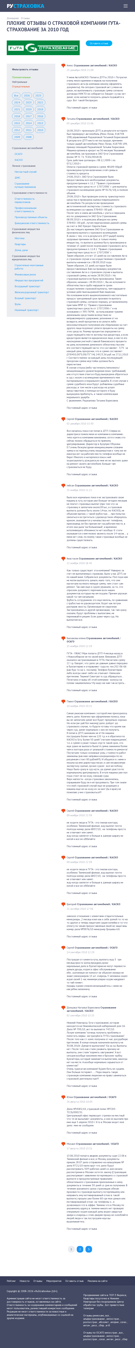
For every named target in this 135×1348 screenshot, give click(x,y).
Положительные (21, 77)
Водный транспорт (25, 298)
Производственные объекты (31, 217)
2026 (27, 95)
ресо (94, 1325)
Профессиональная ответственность (25, 209)
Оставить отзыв (99, 43)
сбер (101, 1325)
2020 (29, 109)
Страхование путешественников (25, 185)
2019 (40, 109)
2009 (17, 137)
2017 (29, 116)
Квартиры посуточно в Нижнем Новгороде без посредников (101, 1300)
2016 (40, 116)
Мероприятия (53, 1280)
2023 (29, 102)
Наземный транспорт (27, 310)
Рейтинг (11, 1280)
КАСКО (19, 159)
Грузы (18, 304)
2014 (29, 123)
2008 (29, 137)
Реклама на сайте (98, 1280)
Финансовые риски (25, 274)
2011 (29, 130)
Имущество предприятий (29, 280)
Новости (24, 1280)
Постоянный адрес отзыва (82, 107)
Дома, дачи (21, 250)
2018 (17, 116)
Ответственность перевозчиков (25, 200)
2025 (38, 95)
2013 (40, 123)
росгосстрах (90, 1322)
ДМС (17, 177)
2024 (17, 102)
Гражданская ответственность (32, 223)
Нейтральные (19, 81)
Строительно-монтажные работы (29, 267)
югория (115, 1322)
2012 (17, 130)
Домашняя (13, 18)
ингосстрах (113, 1318)
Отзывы (25, 18)
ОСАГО (18, 154)
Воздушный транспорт (27, 286)
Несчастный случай (26, 171)
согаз (123, 1322)
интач (86, 1325)
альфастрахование (94, 1318)
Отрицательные (21, 86)
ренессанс (98, 1315)
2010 (40, 130)
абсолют (104, 1322)
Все (16, 95)
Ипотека (19, 238)
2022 (40, 102)
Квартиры (20, 244)
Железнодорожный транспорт (32, 292)
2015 (17, 123)
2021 (17, 109)
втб (108, 1325)
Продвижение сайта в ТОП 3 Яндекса (104, 1295)
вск (107, 1315)
